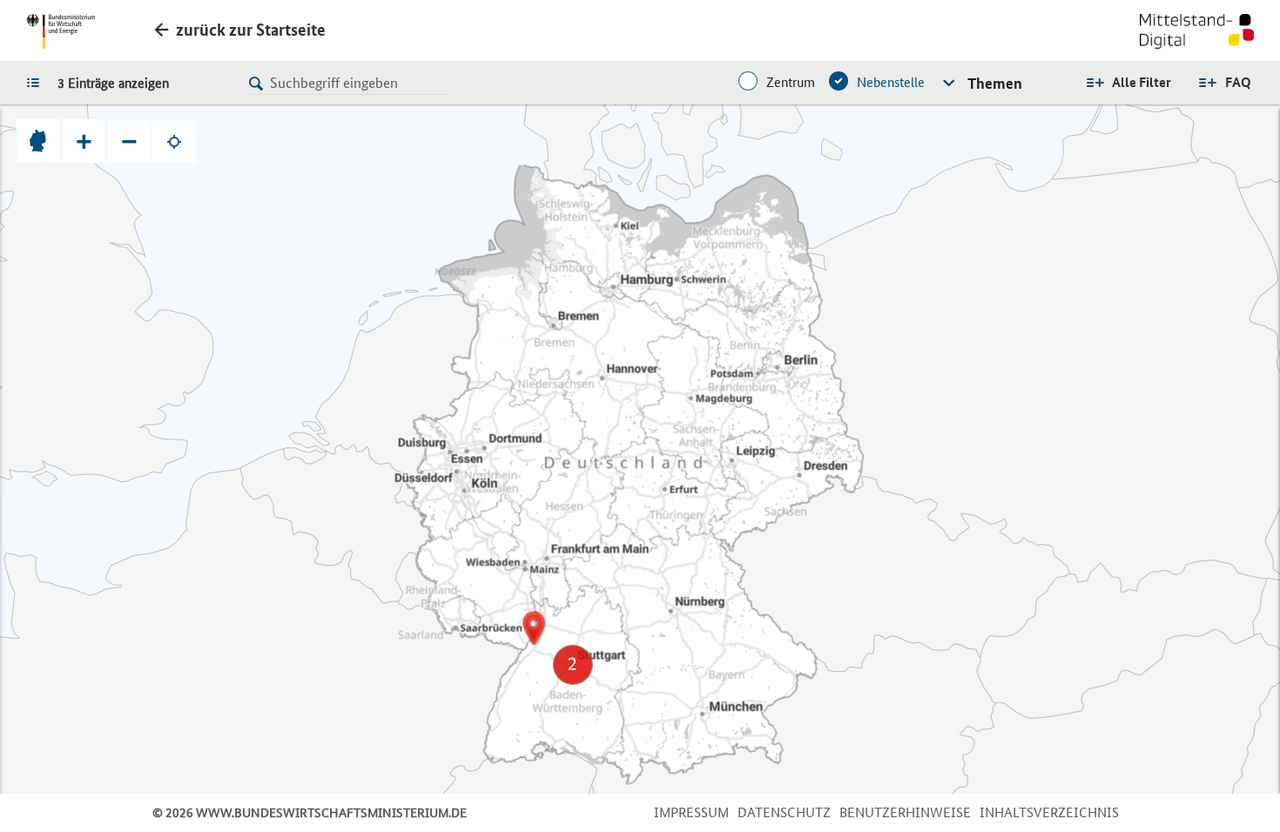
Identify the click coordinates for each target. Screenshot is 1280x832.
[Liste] (37, 82)
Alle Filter (1141, 82)
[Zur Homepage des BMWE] (60, 31)
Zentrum (790, 82)
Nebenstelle (891, 82)
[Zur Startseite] (1197, 33)
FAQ (1238, 82)
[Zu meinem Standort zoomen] (174, 141)
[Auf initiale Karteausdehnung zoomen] (38, 141)
